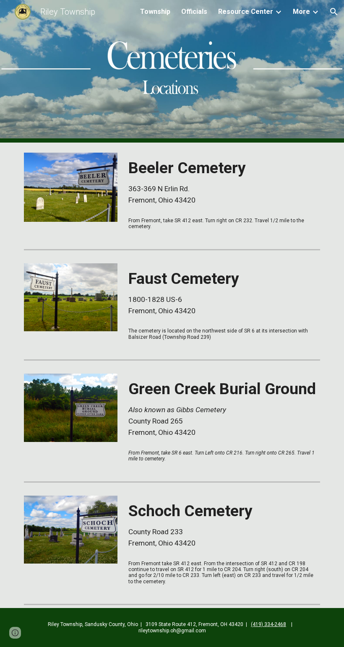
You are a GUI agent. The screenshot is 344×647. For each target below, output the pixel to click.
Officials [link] (194, 12)
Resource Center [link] (245, 12)
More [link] (301, 12)
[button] (334, 12)
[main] (222, 182)
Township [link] (155, 12)
